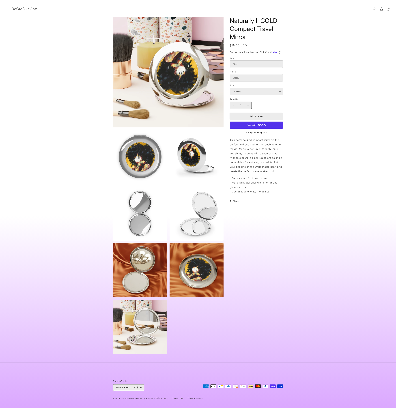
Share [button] (236, 201)
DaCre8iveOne (127, 398)
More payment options (256, 132)
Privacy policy (178, 398)
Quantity (234, 99)
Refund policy (162, 398)
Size (232, 85)
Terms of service (194, 398)
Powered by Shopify (144, 398)
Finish (233, 71)
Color (232, 58)
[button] (6, 9)
